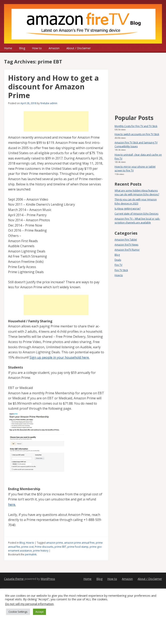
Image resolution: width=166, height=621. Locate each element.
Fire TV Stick (121, 270)
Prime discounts (44, 546)
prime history (40, 550)
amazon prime (54, 542)
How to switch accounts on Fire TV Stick (137, 134)
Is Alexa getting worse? (127, 208)
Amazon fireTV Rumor (127, 249)
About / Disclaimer (78, 48)
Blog (22, 48)
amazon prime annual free (79, 542)
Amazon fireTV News (126, 244)
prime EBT (60, 546)
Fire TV (118, 265)
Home (8, 48)
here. (12, 504)
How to (37, 48)
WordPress (48, 579)
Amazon (54, 48)
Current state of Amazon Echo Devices (136, 213)
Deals (118, 260)
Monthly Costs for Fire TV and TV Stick (136, 126)
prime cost (27, 546)
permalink (30, 554)
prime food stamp (77, 546)
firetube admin (48, 103)
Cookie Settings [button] (18, 612)
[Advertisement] (56, 121)
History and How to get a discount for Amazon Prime (53, 86)
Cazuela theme (14, 579)
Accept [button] (39, 612)
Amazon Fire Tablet (126, 239)
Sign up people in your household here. (59, 357)
